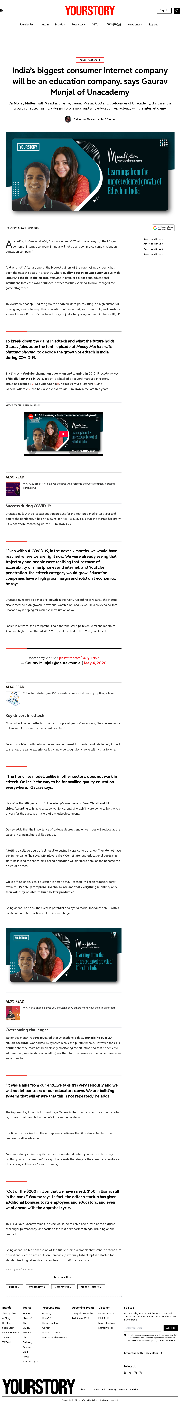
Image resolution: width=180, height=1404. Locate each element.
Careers (96, 1389)
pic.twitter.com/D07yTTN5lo (79, 658)
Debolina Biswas (85, 119)
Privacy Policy (109, 1389)
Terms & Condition (128, 1389)
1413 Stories (108, 119)
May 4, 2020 (95, 662)
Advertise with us (62, 1277)
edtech (13, 1286)
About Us (85, 1389)
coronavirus (62, 1286)
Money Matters (88, 59)
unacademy (36, 1286)
